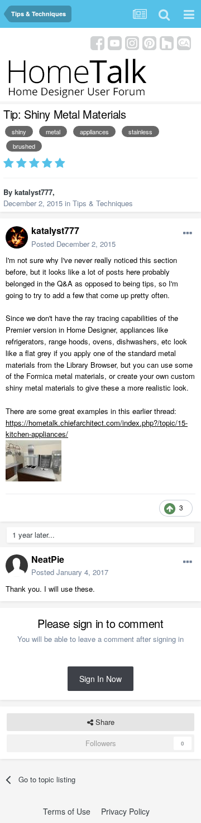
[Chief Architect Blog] (184, 42)
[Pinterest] (149, 42)
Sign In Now (100, 678)
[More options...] (187, 233)
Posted (73, 243)
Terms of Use (66, 811)
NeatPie (47, 559)
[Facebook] (97, 42)
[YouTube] (115, 42)
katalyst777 (33, 192)
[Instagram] (132, 42)
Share (103, 722)
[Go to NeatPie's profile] (17, 565)
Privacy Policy (125, 811)
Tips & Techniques (103, 203)
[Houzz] (167, 42)
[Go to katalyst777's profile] (17, 237)
